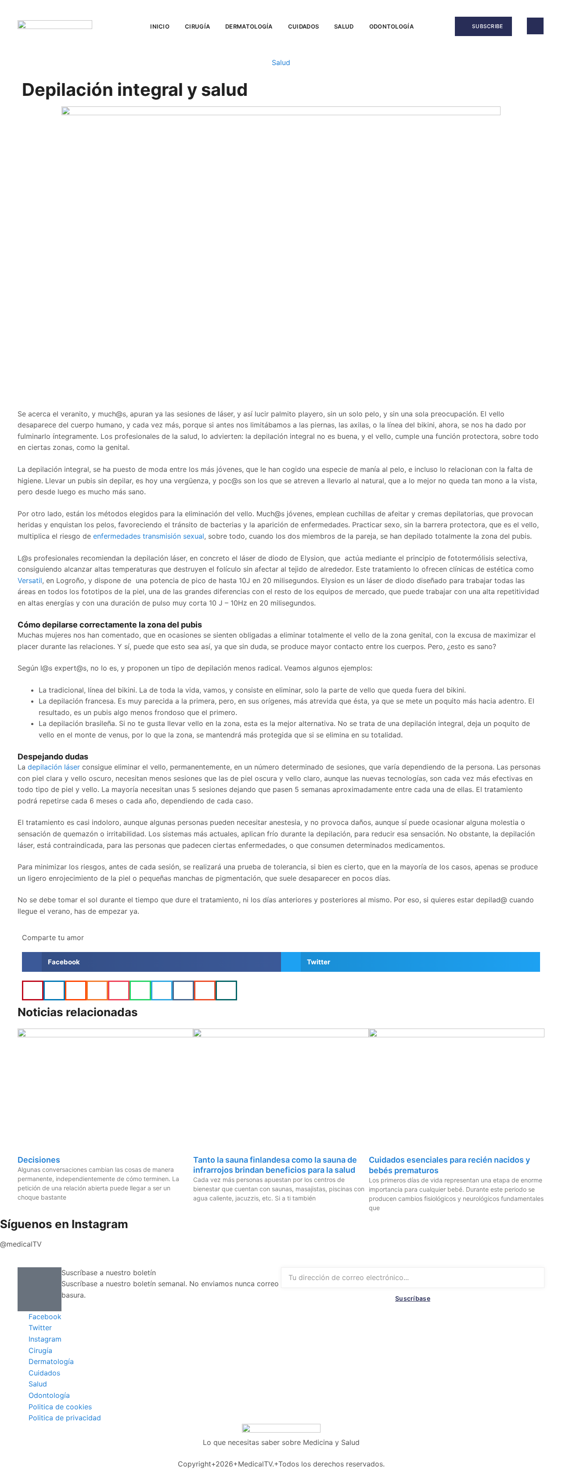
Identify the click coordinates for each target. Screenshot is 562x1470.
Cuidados (303, 26)
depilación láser (54, 766)
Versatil (30, 580)
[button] (433, 26)
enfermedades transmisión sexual (147, 536)
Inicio (159, 26)
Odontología (391, 26)
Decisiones (39, 1159)
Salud (344, 26)
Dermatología (249, 26)
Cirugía (197, 26)
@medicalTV (21, 1244)
